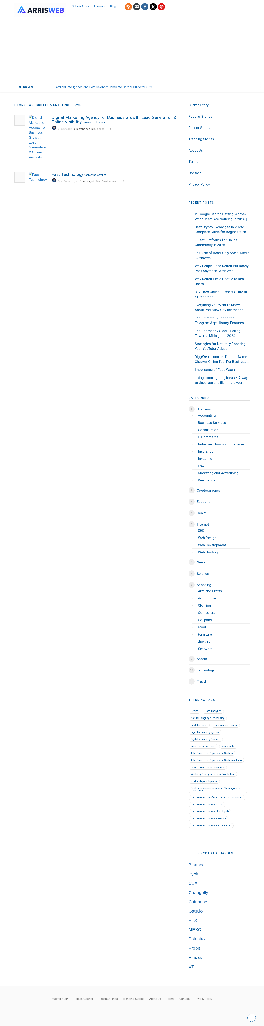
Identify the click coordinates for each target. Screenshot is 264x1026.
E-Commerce (208, 437)
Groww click (65, 128)
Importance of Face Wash (215, 370)
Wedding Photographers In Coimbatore (213, 774)
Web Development (106, 181)
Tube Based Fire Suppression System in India (216, 760)
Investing (205, 459)
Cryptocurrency (208, 490)
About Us (196, 150)
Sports (202, 659)
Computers (206, 613)
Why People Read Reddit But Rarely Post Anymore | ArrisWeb (222, 268)
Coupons (205, 620)
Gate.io (196, 911)
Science (203, 573)
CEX (193, 883)
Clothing (204, 605)
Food (202, 627)
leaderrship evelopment (204, 781)
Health (202, 513)
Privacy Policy (199, 184)
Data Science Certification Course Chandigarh (217, 797)
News (201, 562)
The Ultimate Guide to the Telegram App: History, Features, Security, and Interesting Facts (219, 320)
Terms (193, 162)
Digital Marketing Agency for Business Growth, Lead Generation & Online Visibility (114, 119)
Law (201, 466)
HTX (193, 920)
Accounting (207, 415)
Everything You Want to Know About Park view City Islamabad (219, 307)
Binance (197, 864)
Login (225, 6)
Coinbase (198, 901)
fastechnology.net (95, 174)
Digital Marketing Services (205, 739)
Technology (206, 670)
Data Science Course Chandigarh (210, 811)
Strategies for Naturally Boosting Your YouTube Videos (220, 346)
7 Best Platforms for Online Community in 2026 (216, 242)
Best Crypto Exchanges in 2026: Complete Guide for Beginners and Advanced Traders (221, 229)
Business (98, 128)
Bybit (193, 874)
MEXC (195, 929)
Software (205, 649)
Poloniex (197, 938)
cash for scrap (199, 725)
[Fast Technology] (38, 183)
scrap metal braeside (203, 746)
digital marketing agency (205, 732)
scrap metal (228, 746)
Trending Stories (201, 139)
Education (204, 502)
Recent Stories (200, 128)
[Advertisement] (132, 51)
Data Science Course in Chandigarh (211, 825)
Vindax (195, 957)
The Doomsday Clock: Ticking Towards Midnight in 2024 (217, 333)
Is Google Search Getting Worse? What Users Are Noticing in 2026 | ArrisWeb (221, 216)
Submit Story (80, 6)
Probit (194, 948)
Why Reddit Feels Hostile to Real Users (220, 281)
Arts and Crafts (210, 591)
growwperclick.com (94, 122)
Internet (203, 524)
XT (191, 966)
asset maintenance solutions (208, 767)
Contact (195, 173)
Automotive (207, 598)
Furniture (205, 634)
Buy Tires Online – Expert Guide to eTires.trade (221, 294)
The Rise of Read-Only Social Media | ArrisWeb (222, 255)
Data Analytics (213, 711)
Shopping (204, 585)
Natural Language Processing (208, 718)
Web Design (207, 538)
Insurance (205, 451)
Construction (208, 430)
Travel (201, 681)
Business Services (212, 423)
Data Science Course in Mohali (208, 818)
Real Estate (206, 480)
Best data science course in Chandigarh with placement (216, 789)
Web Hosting (208, 552)
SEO (201, 530)
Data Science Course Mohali (207, 804)
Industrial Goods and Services (221, 444)
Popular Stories (200, 116)
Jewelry (204, 641)
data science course (226, 725)
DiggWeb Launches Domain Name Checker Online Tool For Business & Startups (222, 359)
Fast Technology (67, 174)
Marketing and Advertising (218, 473)
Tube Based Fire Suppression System (212, 753)
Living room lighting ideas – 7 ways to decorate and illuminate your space (222, 380)
